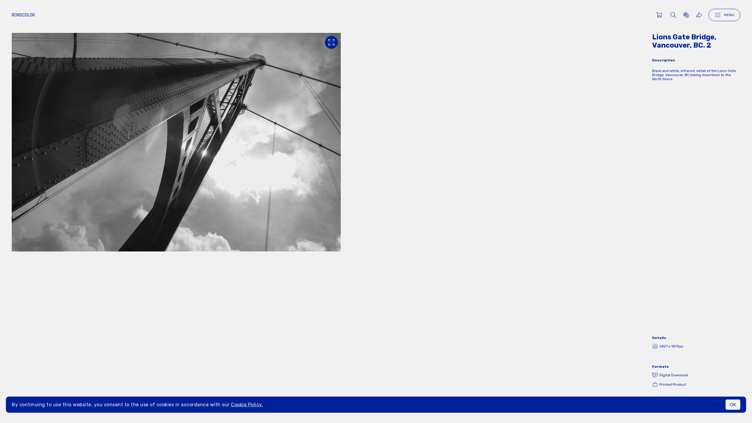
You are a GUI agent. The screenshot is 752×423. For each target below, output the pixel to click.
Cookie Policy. (247, 404)
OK (733, 404)
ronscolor (23, 15)
